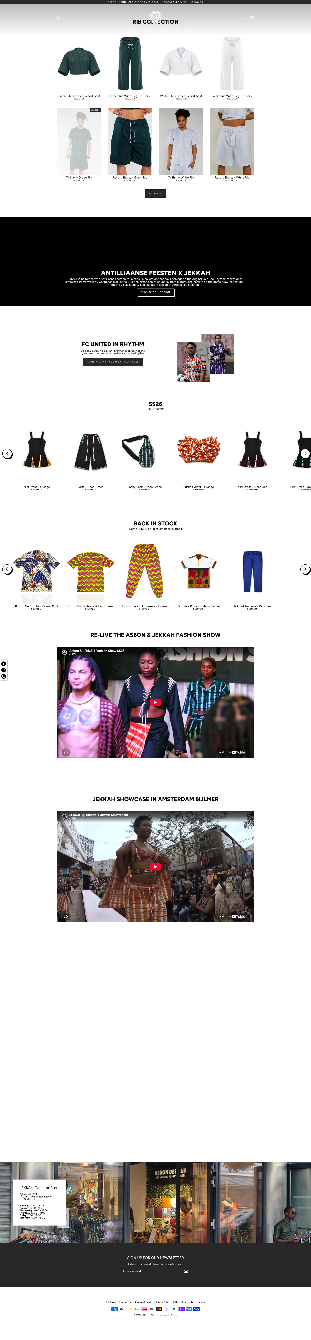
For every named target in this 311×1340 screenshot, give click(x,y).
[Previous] (7, 454)
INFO (189, 29)
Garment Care (125, 1302)
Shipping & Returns (144, 1302)
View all (155, 193)
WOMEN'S (149, 29)
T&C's (175, 1302)
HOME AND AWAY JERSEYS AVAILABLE (113, 362)
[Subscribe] (185, 1271)
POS (153, 1315)
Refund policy (188, 1302)
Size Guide (111, 1302)
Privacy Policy (163, 1302)
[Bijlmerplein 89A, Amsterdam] (155, 1202)
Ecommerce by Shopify (167, 1315)
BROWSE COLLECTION (155, 292)
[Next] (305, 454)
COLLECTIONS (171, 29)
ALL (120, 29)
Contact (202, 1302)
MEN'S (132, 29)
